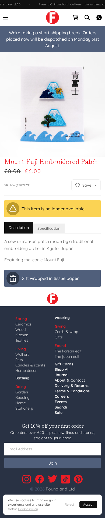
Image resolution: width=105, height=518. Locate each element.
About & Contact (70, 380)
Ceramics (23, 324)
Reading (22, 397)
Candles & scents (30, 365)
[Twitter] (52, 479)
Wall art (22, 354)
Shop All (62, 369)
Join (52, 463)
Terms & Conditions (72, 391)
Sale (58, 412)
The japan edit (67, 356)
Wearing (62, 317)
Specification (48, 228)
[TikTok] (65, 479)
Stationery (24, 408)
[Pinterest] (78, 479)
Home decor (26, 370)
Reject (69, 504)
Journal (62, 374)
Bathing (22, 378)
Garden (21, 392)
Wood (20, 329)
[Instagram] (26, 479)
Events (61, 401)
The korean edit (68, 351)
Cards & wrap (66, 331)
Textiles (21, 340)
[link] (52, 17)
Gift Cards (64, 364)
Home (20, 402)
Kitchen (21, 334)
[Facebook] (39, 479)
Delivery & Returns (72, 385)
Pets (19, 359)
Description (19, 227)
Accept (88, 504)
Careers (62, 396)
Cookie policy (28, 509)
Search (61, 407)
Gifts (59, 337)
